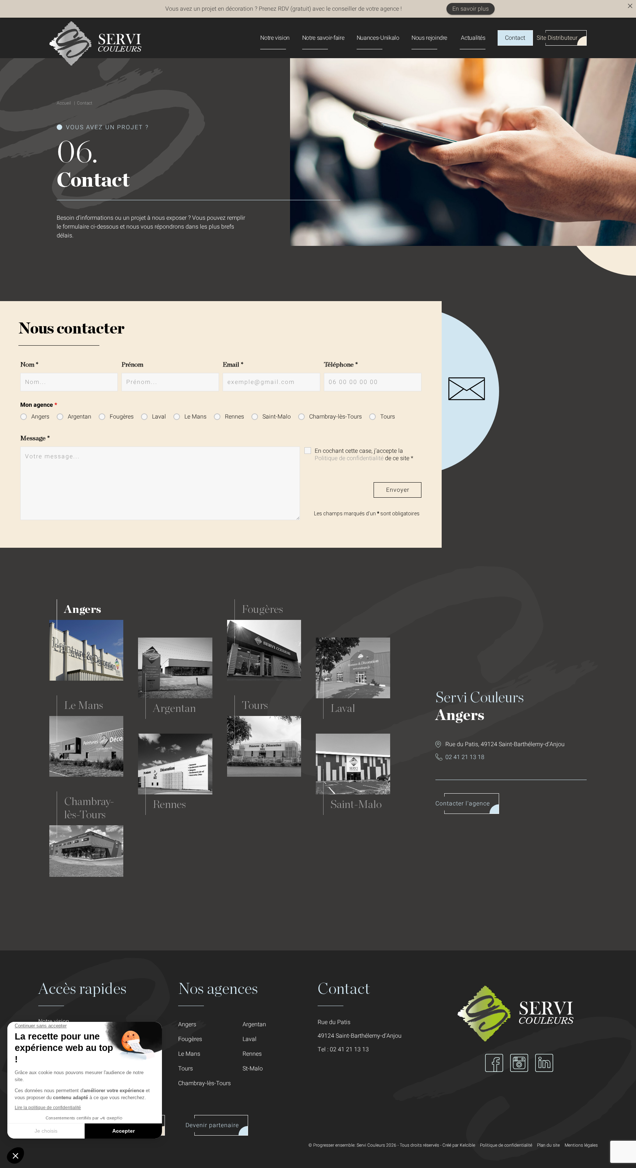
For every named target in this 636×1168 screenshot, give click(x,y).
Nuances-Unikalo (378, 37)
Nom (29, 364)
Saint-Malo (276, 416)
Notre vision (275, 37)
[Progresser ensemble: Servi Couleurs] (95, 63)
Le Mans (195, 416)
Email (233, 364)
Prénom (132, 364)
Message (35, 438)
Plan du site (548, 1145)
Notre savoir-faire (323, 37)
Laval (159, 416)
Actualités (473, 37)
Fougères (122, 416)
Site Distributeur (557, 37)
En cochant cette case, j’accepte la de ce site (364, 454)
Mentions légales (581, 1145)
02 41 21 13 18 (464, 757)
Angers (40, 416)
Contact (515, 37)
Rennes (234, 416)
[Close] (630, 6)
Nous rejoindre (429, 37)
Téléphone (341, 364)
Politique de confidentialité (349, 458)
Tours (387, 416)
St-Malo (253, 1068)
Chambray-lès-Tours (335, 416)
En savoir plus (470, 8)
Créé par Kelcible (458, 1145)
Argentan (79, 416)
